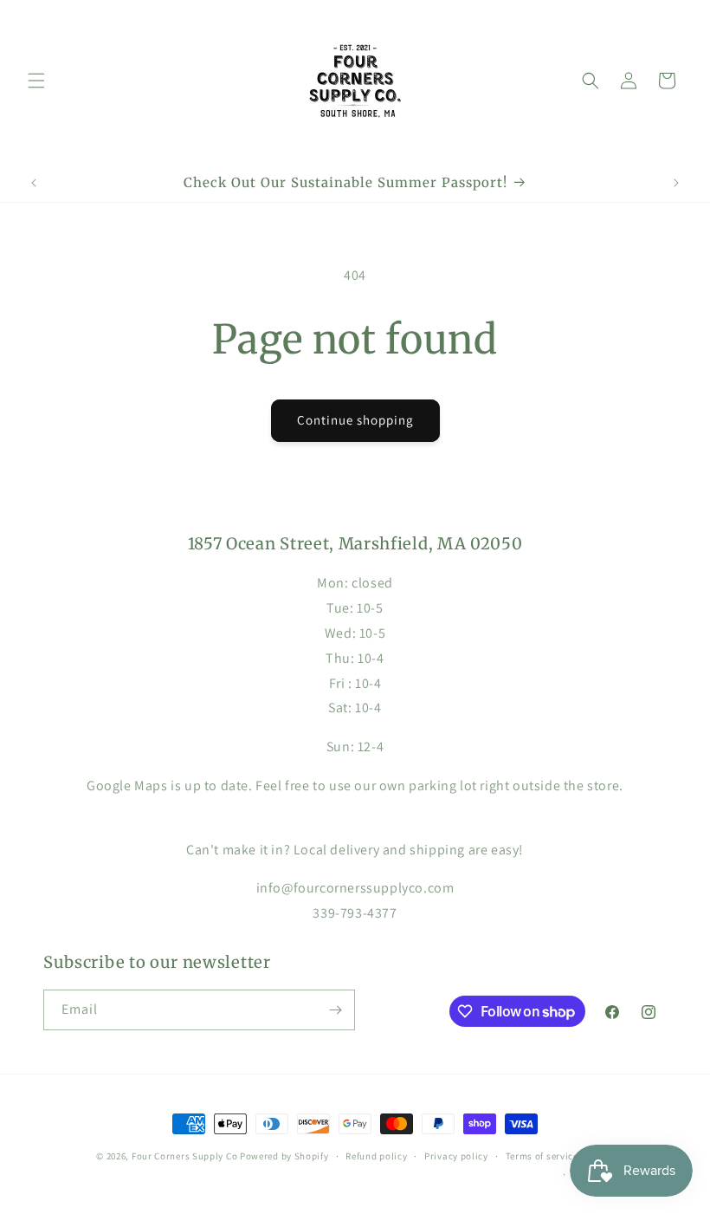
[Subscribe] (335, 1010)
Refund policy (376, 1156)
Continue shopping (355, 420)
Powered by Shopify (284, 1156)
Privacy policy (456, 1156)
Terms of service (542, 1156)
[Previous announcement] (34, 183)
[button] (36, 81)
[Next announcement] (676, 183)
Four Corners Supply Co (184, 1156)
